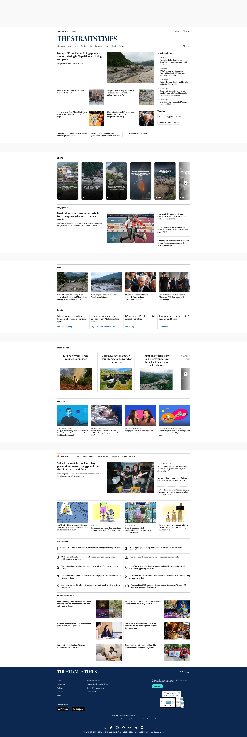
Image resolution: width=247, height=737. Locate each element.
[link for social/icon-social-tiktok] (111, 727)
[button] (63, 31)
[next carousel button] (185, 183)
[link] (87, 38)
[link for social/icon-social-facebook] (123, 727)
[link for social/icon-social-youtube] (129, 727)
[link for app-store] (63, 709)
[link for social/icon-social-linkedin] (142, 727)
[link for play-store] (78, 709)
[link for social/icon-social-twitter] (105, 727)
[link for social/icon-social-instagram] (117, 727)
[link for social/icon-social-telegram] (135, 727)
